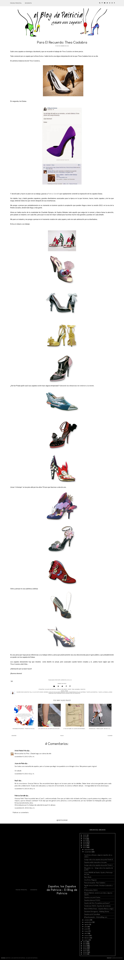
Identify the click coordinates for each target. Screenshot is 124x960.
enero (86, 940)
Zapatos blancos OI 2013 (92, 900)
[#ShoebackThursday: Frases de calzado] (23, 715)
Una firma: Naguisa (90, 880)
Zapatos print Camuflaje (92, 914)
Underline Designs (117, 958)
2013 (84, 847)
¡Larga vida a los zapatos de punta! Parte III (98, 859)
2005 (85, 954)
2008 (85, 949)
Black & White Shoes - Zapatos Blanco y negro (98, 909)
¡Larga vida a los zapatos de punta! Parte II (98, 865)
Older (110, 735)
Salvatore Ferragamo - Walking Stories (96, 911)
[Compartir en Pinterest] (70, 686)
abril (86, 933)
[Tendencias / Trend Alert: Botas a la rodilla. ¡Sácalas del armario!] (100, 715)
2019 (84, 837)
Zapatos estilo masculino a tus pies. (95, 862)
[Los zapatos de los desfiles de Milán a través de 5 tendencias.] (49, 715)
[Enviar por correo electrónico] (54, 686)
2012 (84, 942)
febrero (87, 938)
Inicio (62, 735)
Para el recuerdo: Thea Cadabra (94, 883)
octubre (87, 920)
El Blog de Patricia (50, 689)
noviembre (88, 852)
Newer (14, 735)
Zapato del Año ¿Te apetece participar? (97, 903)
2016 (84, 842)
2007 (85, 950)
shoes (69, 689)
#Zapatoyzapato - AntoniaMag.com (95, 917)
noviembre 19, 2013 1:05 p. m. (24, 774)
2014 (84, 845)
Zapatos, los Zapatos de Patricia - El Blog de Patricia (62, 890)
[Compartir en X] (62, 686)
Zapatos (82, 689)
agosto (86, 924)
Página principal (16, 3)
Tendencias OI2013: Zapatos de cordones (97, 906)
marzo (86, 935)
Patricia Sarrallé (53, 194)
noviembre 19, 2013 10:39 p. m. (25, 789)
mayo (86, 931)
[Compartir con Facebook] (66, 686)
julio (85, 927)
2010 (85, 945)
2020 (85, 835)
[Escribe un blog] (58, 686)
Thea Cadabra (34, 61)
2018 (84, 838)
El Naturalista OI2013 (90, 890)
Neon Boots (87, 877)
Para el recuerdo (62, 689)
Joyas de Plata (19, 763)
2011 (84, 943)
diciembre (87, 849)
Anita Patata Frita (21, 751)
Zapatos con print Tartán (92, 897)
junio (86, 929)
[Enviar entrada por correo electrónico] (62, 681)
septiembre (88, 922)
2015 (84, 844)
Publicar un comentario (21, 812)
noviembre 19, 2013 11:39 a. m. (25, 756)
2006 (85, 952)
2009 (85, 947)
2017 (84, 840)
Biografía (28, 3)
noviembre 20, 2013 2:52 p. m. (25, 808)
